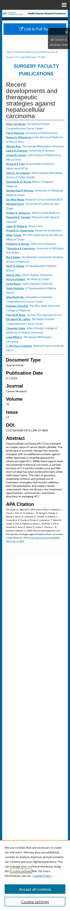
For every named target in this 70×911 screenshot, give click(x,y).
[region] (35, 875)
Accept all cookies (35, 889)
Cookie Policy (42, 876)
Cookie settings (21, 871)
